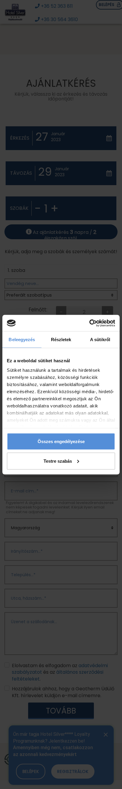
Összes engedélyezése (61, 441)
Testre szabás (58, 460)
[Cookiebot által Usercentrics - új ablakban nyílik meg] (89, 323)
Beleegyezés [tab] (22, 339)
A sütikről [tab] (100, 339)
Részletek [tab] (61, 339)
